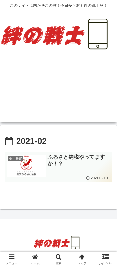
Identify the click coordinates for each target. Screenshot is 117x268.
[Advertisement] (58, 92)
